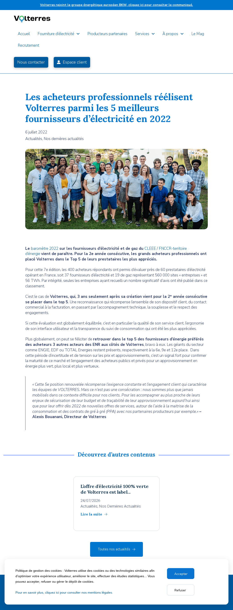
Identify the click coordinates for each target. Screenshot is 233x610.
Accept (180, 573)
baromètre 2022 (44, 248)
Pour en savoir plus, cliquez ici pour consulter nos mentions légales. (64, 592)
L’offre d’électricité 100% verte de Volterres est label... (114, 489)
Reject (180, 590)
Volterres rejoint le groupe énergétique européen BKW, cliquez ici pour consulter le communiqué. (116, 5)
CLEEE (150, 248)
